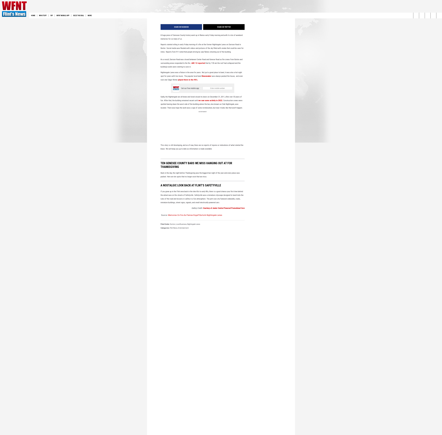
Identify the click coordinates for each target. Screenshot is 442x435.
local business (181, 224)
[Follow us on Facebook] (427, 15)
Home (33, 15)
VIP (51, 15)
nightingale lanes (193, 224)
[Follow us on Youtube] (439, 15)
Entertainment (183, 228)
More (90, 15)
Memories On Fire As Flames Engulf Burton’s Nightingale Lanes (195, 215)
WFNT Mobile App (63, 15)
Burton (172, 224)
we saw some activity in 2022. (210, 100)
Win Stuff (43, 15)
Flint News (173, 228)
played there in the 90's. (188, 80)
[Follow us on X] (433, 15)
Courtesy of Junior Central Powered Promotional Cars (224, 208)
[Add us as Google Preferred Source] (422, 15)
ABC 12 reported (198, 63)
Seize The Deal (78, 15)
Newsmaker (206, 76)
